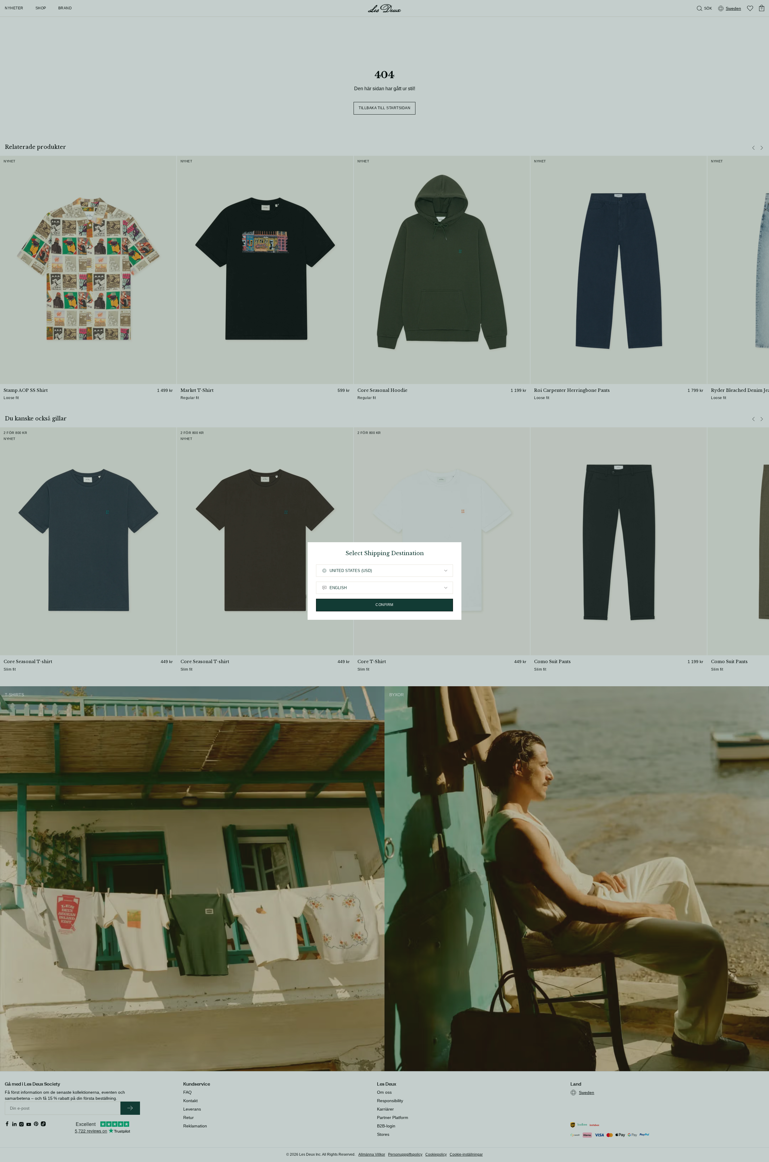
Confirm (384, 605)
